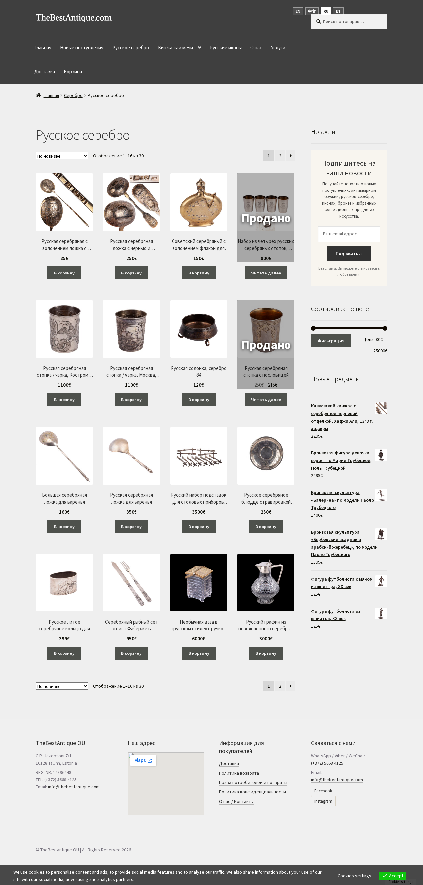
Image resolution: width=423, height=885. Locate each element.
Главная (42, 47)
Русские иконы (226, 47)
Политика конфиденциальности (252, 792)
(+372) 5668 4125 (327, 763)
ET (338, 11)
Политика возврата (239, 773)
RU (326, 11)
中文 (312, 11)
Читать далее (266, 273)
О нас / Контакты (236, 801)
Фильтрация (331, 341)
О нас (256, 47)
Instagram (323, 801)
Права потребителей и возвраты (253, 782)
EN (298, 11)
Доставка (44, 71)
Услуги (278, 47)
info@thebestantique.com (74, 787)
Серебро (73, 95)
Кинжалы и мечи (175, 47)
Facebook (323, 791)
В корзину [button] (64, 273)
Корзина (73, 71)
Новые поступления (81, 47)
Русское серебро (130, 47)
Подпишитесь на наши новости (349, 167)
